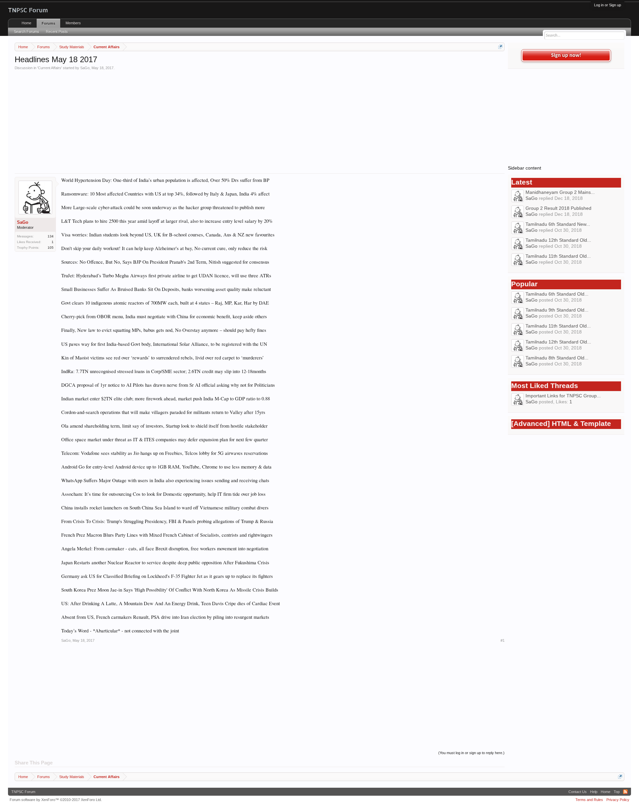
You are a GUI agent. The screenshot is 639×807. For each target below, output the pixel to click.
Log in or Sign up (607, 5)
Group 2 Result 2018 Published (558, 208)
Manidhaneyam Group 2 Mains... (560, 192)
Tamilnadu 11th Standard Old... (558, 256)
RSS (625, 791)
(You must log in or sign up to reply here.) (471, 753)
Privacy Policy (617, 800)
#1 (503, 640)
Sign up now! (566, 55)
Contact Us (577, 792)
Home (26, 23)
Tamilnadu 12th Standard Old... (558, 240)
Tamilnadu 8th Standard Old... (557, 357)
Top (617, 792)
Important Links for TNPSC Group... (563, 395)
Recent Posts (57, 32)
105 (51, 247)
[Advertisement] (214, 120)
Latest (521, 182)
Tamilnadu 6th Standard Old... (557, 294)
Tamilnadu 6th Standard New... (558, 224)
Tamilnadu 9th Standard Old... (557, 310)
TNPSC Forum (23, 792)
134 (51, 236)
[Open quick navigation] (500, 47)
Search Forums (26, 32)
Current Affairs (49, 68)
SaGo (85, 68)
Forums (48, 23)
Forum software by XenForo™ (56, 800)
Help (593, 792)
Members (73, 23)
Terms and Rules (589, 800)
